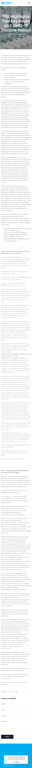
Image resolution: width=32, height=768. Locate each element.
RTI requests (19, 214)
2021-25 (16, 40)
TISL (8, 36)
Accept (16, 762)
